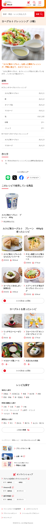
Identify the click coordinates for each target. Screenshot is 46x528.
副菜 (18, 407)
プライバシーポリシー (10, 513)
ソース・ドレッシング (11, 410)
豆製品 (5, 394)
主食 (5, 407)
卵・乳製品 (19, 397)
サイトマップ (7, 517)
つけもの (6, 413)
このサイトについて (32, 509)
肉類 (39, 394)
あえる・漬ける (38, 423)
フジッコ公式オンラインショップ (16, 479)
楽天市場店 (8, 496)
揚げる (27, 423)
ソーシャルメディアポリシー (30, 513)
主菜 (11, 407)
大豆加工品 (15, 394)
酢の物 (15, 413)
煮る (5, 423)
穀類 (27, 397)
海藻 (24, 394)
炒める (19, 423)
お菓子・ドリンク (29, 410)
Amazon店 (8, 487)
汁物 (24, 407)
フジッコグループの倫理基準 (12, 509)
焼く (11, 423)
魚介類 (31, 394)
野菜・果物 (7, 397)
